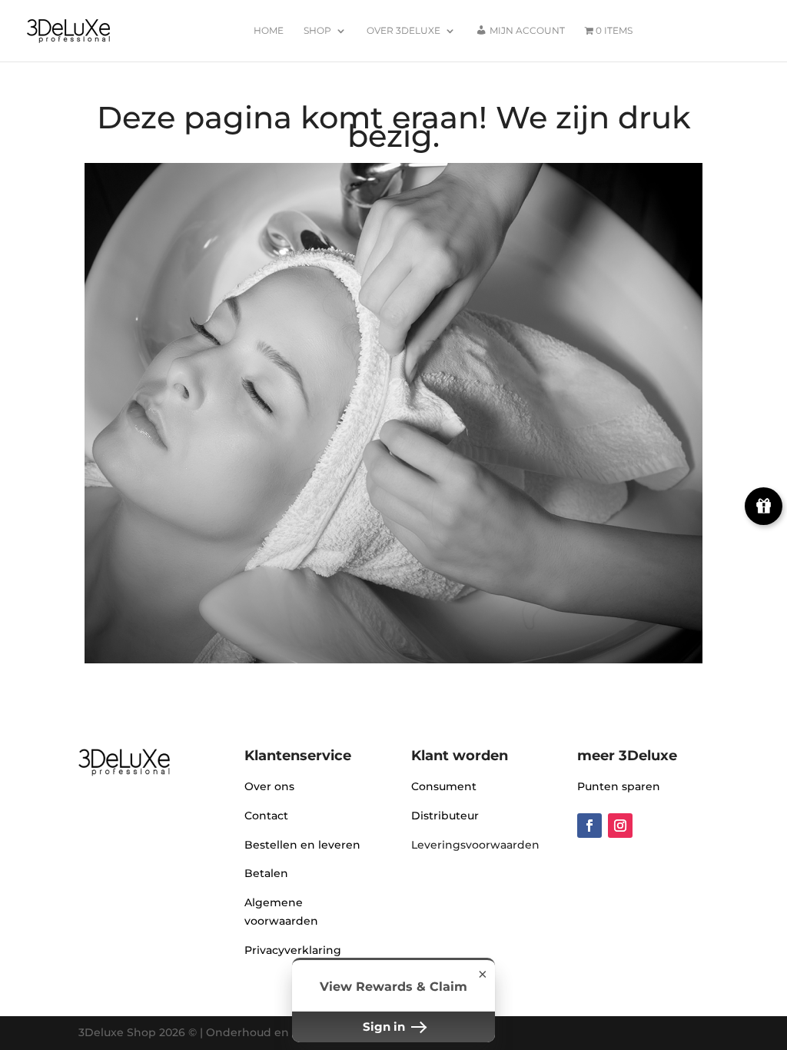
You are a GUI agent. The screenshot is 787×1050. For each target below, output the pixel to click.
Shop (317, 30)
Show (763, 506)
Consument (444, 786)
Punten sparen (618, 786)
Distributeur (445, 815)
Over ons (269, 786)
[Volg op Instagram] (620, 825)
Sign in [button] (385, 1026)
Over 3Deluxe (403, 30)
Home (269, 30)
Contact (266, 815)
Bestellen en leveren (302, 845)
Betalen (266, 873)
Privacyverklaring (292, 950)
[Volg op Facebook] (589, 825)
